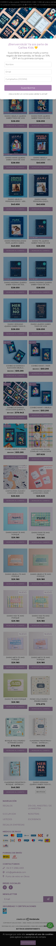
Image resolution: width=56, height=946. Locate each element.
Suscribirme (28, 88)
